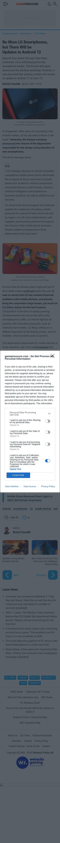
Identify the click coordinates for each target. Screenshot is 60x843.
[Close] (54, 357)
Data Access (30, 486)
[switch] (47, 421)
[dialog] (30, 421)
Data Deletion (12, 486)
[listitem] (30, 413)
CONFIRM (18, 475)
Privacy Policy (48, 486)
